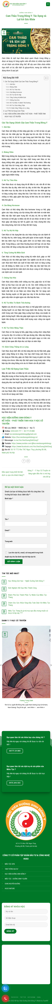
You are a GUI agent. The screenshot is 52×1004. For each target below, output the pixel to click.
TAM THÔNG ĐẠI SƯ (11, 869)
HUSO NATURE (10, 889)
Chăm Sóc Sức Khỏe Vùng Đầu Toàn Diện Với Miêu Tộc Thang (29, 604)
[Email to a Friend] (28, 461)
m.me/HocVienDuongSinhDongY (26, 440)
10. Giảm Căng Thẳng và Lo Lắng (19, 108)
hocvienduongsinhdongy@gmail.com (23, 434)
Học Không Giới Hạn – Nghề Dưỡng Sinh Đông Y (26, 581)
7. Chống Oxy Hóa (13, 100)
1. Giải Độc (11, 84)
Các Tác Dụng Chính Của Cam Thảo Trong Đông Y (21, 82)
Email (7, 530)
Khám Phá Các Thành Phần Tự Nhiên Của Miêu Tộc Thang (27, 596)
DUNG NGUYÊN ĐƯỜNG (12, 884)
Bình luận (9, 499)
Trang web (8, 541)
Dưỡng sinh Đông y (26, 13)
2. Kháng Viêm (12, 87)
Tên (7, 519)
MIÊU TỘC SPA (10, 864)
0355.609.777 (16, 431)
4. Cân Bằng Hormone (15, 92)
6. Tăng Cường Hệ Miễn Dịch (17, 97)
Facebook (14, 997)
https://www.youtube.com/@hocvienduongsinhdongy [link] (31, 443)
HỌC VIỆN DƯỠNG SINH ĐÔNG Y (15, 874)
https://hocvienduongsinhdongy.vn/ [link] (25, 437)
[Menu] (48, 4)
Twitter (23, 997)
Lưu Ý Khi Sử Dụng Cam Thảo (15, 111)
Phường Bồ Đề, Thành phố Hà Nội (26, 846)
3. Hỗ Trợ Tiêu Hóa (14, 89)
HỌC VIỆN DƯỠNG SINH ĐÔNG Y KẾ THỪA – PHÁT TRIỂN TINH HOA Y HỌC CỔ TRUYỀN (25, 115)
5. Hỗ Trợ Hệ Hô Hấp (14, 95)
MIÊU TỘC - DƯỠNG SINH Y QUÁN (16, 879)
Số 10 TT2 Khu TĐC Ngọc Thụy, (26, 843)
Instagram (31, 997)
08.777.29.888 (29, 431)
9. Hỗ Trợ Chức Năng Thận (16, 105)
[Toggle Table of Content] (45, 78)
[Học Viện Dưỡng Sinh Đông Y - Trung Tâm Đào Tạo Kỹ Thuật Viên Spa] (22, 4)
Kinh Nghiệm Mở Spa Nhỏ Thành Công (22, 588)
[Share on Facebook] (24, 461)
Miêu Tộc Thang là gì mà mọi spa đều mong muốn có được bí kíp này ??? (28, 612)
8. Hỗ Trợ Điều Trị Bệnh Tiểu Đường (19, 103)
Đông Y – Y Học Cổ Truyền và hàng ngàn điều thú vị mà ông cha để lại (39, 473)
